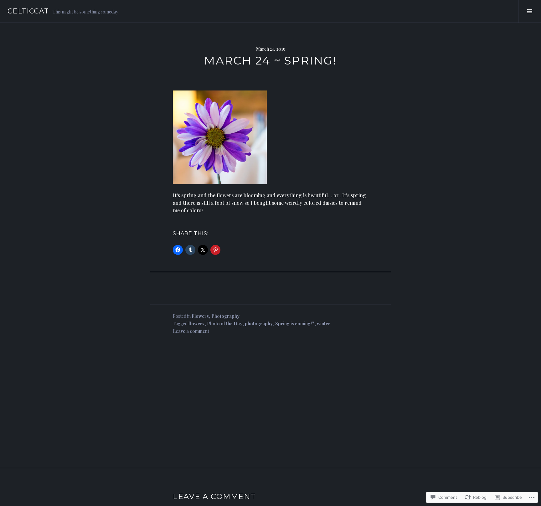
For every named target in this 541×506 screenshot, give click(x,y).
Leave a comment (191, 331)
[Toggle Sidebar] (529, 11)
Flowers (200, 316)
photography (259, 324)
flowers (196, 324)
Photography (225, 316)
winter (323, 324)
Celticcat (28, 11)
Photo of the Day (224, 324)
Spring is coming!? (294, 324)
